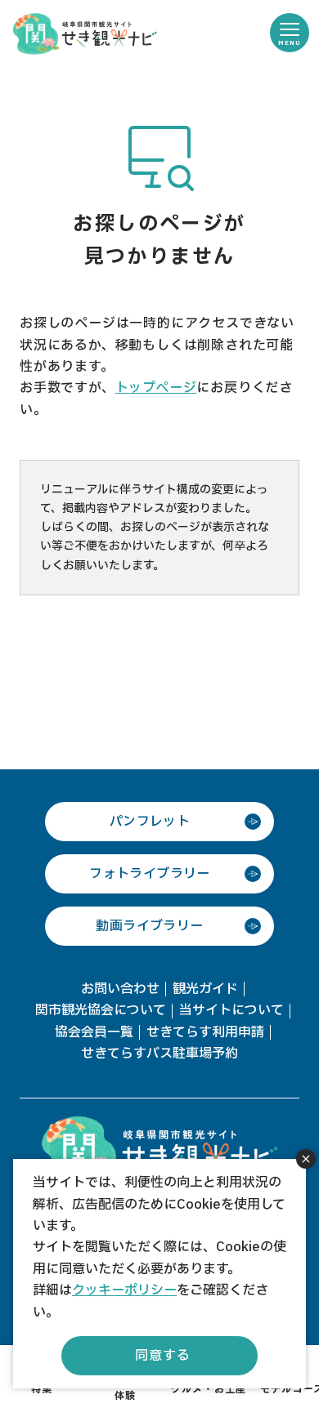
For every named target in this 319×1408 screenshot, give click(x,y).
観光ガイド (205, 989)
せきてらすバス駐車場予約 (159, 1053)
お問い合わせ (120, 989)
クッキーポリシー (124, 1290)
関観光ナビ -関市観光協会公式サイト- (85, 33)
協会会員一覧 (94, 1032)
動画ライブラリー (149, 926)
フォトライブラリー (149, 874)
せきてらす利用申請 (205, 1032)
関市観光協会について (100, 1010)
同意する (162, 1356)
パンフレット (150, 821)
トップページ (156, 388)
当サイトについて (231, 1010)
